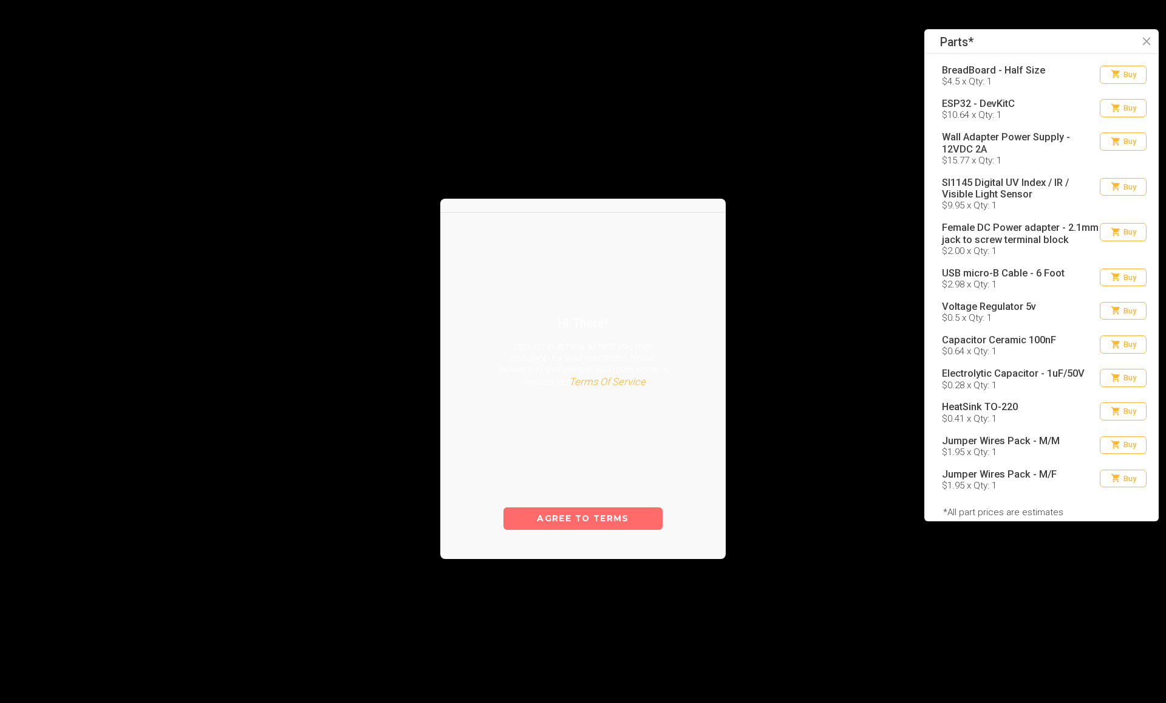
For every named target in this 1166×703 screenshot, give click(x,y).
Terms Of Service (607, 407)
